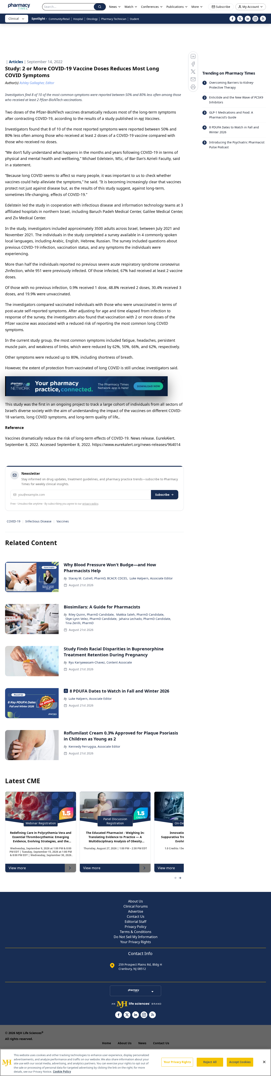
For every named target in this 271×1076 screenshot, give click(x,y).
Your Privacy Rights (135, 942)
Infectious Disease (38, 521)
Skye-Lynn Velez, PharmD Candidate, (91, 619)
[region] (135, 1062)
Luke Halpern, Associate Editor (151, 578)
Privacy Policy (135, 926)
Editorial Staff (135, 921)
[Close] (264, 1062)
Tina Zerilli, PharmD (79, 623)
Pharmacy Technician (113, 19)
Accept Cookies (239, 1062)
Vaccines (63, 521)
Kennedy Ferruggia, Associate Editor (94, 746)
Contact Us (135, 916)
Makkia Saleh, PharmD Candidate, (140, 614)
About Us (135, 901)
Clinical (13, 19)
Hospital (78, 19)
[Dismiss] (163, 381)
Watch (128, 7)
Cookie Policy (62, 1071)
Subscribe (162, 495)
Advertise (135, 911)
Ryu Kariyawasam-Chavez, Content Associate (100, 662)
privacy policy (90, 503)
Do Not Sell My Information (136, 936)
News (142, 1043)
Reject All (210, 1062)
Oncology (92, 19)
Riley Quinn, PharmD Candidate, (92, 614)
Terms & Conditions (135, 931)
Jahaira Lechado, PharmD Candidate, (145, 619)
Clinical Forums (135, 906)
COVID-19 (13, 521)
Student (134, 19)
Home (106, 1043)
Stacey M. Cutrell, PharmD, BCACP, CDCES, (98, 578)
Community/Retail (59, 19)
